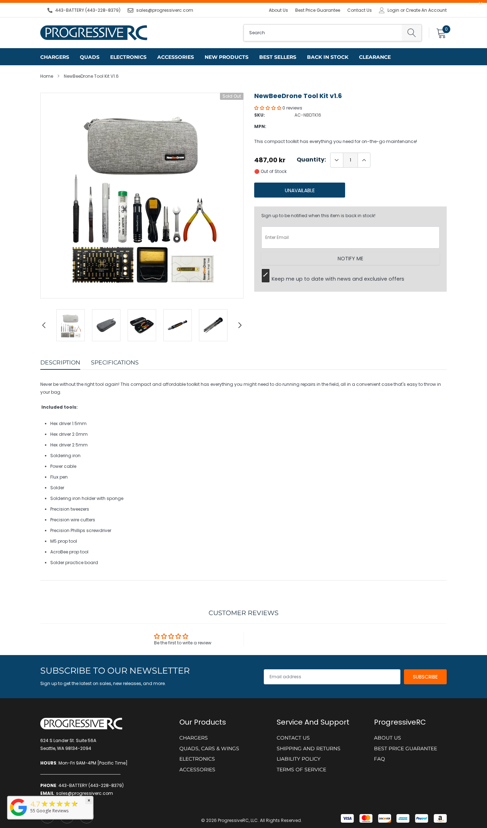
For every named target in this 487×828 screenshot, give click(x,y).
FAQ (379, 759)
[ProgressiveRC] (18, 816)
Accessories (175, 57)
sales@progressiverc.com (164, 10)
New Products (226, 57)
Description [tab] (60, 362)
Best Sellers (277, 57)
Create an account (426, 10)
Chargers (54, 57)
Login (393, 10)
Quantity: (311, 160)
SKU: (259, 115)
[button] (268, 108)
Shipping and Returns (308, 748)
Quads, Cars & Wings (209, 748)
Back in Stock (327, 57)
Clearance (375, 57)
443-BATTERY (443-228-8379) (88, 10)
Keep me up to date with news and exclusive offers (338, 278)
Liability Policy (299, 759)
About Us (278, 10)
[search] (411, 33)
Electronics (128, 57)
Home (46, 76)
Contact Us (359, 10)
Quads (89, 57)
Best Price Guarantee (317, 10)
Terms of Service (301, 769)
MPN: (260, 126)
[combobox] (323, 33)
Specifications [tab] (115, 362)
